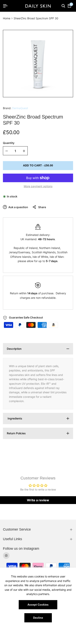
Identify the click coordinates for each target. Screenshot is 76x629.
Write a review (38, 500)
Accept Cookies (38, 604)
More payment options (38, 186)
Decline (38, 617)
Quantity (8, 143)
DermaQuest (20, 108)
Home (6, 18)
